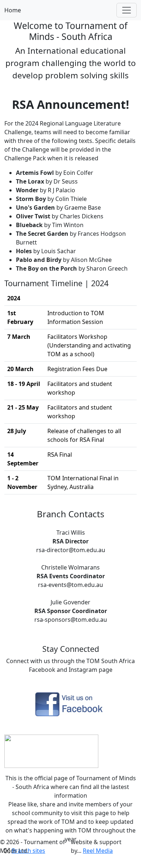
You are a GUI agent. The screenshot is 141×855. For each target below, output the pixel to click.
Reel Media (98, 851)
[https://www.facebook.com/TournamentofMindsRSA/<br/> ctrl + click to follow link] (70, 704)
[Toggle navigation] (126, 10)
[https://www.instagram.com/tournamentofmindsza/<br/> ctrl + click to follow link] (51, 751)
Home (12, 10)
